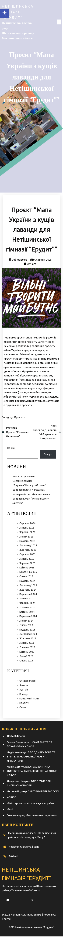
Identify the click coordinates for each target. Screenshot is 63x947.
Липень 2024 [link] (26, 598)
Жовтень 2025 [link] (27, 549)
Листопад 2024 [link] (28, 585)
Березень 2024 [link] (28, 616)
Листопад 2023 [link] (28, 634)
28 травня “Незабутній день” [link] (29, 485)
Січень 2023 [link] (26, 660)
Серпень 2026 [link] (27, 523)
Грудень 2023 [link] (27, 629)
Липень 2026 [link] (26, 527)
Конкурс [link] (24, 694)
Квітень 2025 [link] (26, 567)
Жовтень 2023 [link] (27, 638)
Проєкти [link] (19, 417)
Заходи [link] (23, 685)
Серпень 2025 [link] (27, 554)
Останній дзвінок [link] (22, 480)
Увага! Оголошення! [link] (23, 476)
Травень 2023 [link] (27, 647)
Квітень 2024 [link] (26, 611)
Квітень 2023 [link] (26, 651)
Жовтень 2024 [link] (27, 589)
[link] (4, 13)
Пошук (11, 447)
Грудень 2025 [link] (27, 541)
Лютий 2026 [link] (26, 536)
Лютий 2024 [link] (26, 620)
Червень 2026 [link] (27, 532)
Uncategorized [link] (27, 680)
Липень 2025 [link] (26, 558)
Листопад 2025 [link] (28, 545)
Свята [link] (22, 707)
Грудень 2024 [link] (27, 581)
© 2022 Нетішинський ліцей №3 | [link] (22, 914)
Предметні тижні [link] (29, 698)
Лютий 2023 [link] (26, 656)
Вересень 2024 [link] (28, 594)
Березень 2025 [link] (28, 572)
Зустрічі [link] (23, 689)
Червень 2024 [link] (27, 603)
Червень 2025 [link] (27, 563)
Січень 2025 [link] (26, 576)
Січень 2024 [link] (26, 625)
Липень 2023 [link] (26, 642)
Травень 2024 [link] (27, 607)
